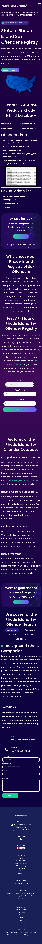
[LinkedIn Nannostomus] (21, 839)
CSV (21, 236)
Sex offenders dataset (31, 13)
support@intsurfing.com (14, 932)
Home (3, 13)
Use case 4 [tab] (30, 634)
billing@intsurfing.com (15, 935)
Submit (19, 409)
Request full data (10, 70)
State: (19, 380)
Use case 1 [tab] (12, 630)
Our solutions (13, 13)
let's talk (21, 602)
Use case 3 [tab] (12, 634)
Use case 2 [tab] (29, 630)
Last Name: (20, 399)
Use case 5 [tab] (21, 638)
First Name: (20, 390)
